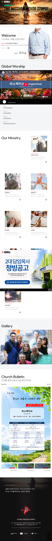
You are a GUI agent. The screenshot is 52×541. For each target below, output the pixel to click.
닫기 (50, 289)
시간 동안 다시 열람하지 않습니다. (8, 289)
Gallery (7, 326)
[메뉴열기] (49, 2)
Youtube (25, 533)
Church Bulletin (13, 377)
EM (16, 533)
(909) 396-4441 (21, 524)
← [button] (1, 420)
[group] (26, 347)
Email (35, 533)
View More (5, 48)
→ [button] (50, 420)
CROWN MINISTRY (36, 527)
